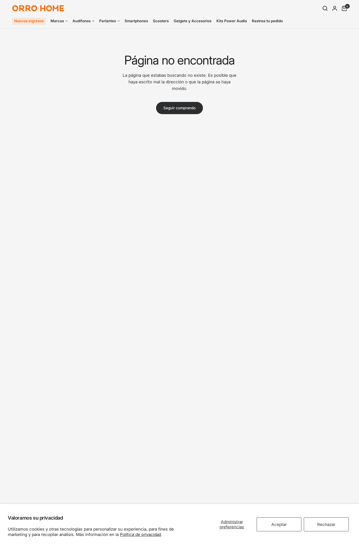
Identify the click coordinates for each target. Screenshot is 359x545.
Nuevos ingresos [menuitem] (29, 21)
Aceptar (279, 524)
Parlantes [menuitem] (107, 21)
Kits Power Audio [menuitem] (231, 21)
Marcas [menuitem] (57, 21)
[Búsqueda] (325, 8)
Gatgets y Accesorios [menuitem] (192, 21)
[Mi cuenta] (334, 8)
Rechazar (326, 524)
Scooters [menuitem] (161, 21)
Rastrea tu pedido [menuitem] (267, 21)
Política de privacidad (140, 534)
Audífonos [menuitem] (82, 21)
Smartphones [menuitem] (136, 21)
